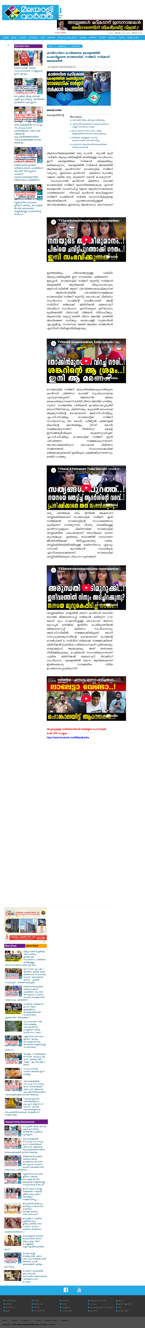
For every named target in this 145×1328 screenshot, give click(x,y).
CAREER (22, 38)
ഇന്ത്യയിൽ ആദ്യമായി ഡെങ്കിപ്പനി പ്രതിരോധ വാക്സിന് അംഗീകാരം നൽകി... (90, 126)
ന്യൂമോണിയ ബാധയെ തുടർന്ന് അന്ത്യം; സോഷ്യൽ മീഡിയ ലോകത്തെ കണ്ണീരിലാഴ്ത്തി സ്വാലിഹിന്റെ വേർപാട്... (28, 208)
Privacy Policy (51, 1320)
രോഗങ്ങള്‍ (75, 46)
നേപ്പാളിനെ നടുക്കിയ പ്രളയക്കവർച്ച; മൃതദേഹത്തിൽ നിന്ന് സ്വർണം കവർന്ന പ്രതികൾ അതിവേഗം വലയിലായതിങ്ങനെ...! (23, 1226)
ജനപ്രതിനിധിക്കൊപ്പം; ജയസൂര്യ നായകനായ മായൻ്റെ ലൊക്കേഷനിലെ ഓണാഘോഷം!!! (33, 1209)
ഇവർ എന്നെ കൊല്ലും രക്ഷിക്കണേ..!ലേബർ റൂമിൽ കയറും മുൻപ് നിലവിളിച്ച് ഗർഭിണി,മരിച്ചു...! (32, 1194)
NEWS (14, 38)
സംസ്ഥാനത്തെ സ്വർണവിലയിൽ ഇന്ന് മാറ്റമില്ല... (34, 1072)
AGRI (42, 38)
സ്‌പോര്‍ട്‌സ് (39, 1311)
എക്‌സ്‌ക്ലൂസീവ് (125, 1304)
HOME (6, 38)
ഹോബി (65, 1301)
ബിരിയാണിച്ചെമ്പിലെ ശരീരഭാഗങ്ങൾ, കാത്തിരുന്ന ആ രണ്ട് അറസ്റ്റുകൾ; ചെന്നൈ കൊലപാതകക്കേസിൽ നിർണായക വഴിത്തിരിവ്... (28, 173)
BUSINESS (33, 38)
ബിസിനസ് (10, 1307)
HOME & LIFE (133, 38)
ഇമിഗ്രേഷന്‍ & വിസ (98, 1301)
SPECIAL (112, 38)
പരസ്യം (93, 1304)
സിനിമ (36, 1307)
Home (4, 1320)
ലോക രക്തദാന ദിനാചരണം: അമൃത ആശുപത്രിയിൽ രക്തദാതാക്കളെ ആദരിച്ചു (89, 132)
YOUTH (121, 38)
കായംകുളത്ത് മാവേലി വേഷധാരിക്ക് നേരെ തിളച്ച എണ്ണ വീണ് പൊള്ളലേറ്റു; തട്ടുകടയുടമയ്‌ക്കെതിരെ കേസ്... (24, 1243)
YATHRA (102, 38)
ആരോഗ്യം (62, 46)
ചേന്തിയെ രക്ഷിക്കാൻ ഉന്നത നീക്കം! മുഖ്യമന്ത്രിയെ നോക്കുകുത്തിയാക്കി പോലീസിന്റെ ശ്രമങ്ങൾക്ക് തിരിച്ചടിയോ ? (24, 1011)
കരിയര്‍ (8, 1304)
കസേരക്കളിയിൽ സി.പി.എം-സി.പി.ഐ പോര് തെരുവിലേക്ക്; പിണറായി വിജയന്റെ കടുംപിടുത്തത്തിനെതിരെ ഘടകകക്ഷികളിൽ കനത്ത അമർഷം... (28, 134)
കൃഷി (7, 1311)
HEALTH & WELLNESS (67, 38)
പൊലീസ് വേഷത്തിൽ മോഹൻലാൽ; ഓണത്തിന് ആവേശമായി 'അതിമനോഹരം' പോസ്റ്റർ (35, 1276)
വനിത (36, 1301)
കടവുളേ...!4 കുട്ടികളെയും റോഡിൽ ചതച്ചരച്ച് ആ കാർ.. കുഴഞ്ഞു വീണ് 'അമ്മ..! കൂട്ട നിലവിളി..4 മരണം (34, 1059)
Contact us (26, 1320)
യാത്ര (64, 1304)
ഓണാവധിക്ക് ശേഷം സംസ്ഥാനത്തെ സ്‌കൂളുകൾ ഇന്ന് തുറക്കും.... (28, 71)
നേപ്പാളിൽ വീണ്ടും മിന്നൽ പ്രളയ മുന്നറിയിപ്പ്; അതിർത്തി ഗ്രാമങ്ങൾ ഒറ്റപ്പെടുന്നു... (29, 99)
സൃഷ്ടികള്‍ (66, 1307)
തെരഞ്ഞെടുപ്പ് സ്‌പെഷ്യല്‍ (101, 1307)
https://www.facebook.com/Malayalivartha (68, 738)
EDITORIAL (8, 43)
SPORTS (92, 38)
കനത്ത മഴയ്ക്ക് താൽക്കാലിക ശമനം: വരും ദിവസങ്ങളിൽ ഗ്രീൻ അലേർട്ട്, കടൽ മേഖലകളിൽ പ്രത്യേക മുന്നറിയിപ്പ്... (25, 1261)
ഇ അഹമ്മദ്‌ (123, 1311)
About (14, 1320)
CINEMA (83, 38)
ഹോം (51, 46)
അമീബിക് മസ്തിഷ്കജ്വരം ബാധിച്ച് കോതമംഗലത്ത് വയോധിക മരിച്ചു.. (86, 139)
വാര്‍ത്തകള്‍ (10, 1301)
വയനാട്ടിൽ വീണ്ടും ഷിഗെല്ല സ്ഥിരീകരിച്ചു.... (89, 120)
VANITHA (51, 38)
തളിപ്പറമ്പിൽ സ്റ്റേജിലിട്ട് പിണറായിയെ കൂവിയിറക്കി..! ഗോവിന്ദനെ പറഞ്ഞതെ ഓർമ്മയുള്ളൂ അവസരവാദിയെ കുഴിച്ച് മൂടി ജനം (25, 959)
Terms (38, 1320)
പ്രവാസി (93, 1311)
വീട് (119, 1307)
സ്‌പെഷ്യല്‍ (67, 1311)
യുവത (120, 1301)
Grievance (64, 1320)
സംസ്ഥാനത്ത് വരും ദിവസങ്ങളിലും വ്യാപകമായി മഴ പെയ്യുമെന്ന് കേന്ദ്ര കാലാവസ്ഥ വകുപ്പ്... (32, 1027)
